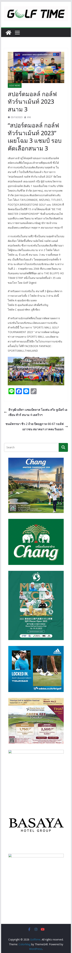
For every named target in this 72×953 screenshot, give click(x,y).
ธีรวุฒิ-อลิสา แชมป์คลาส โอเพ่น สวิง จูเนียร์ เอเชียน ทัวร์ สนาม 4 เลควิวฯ (37, 412)
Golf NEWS (14, 85)
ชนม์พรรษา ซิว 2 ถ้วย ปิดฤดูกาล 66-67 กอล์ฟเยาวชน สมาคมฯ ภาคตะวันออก (35, 426)
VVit (29, 117)
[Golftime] (8, 32)
